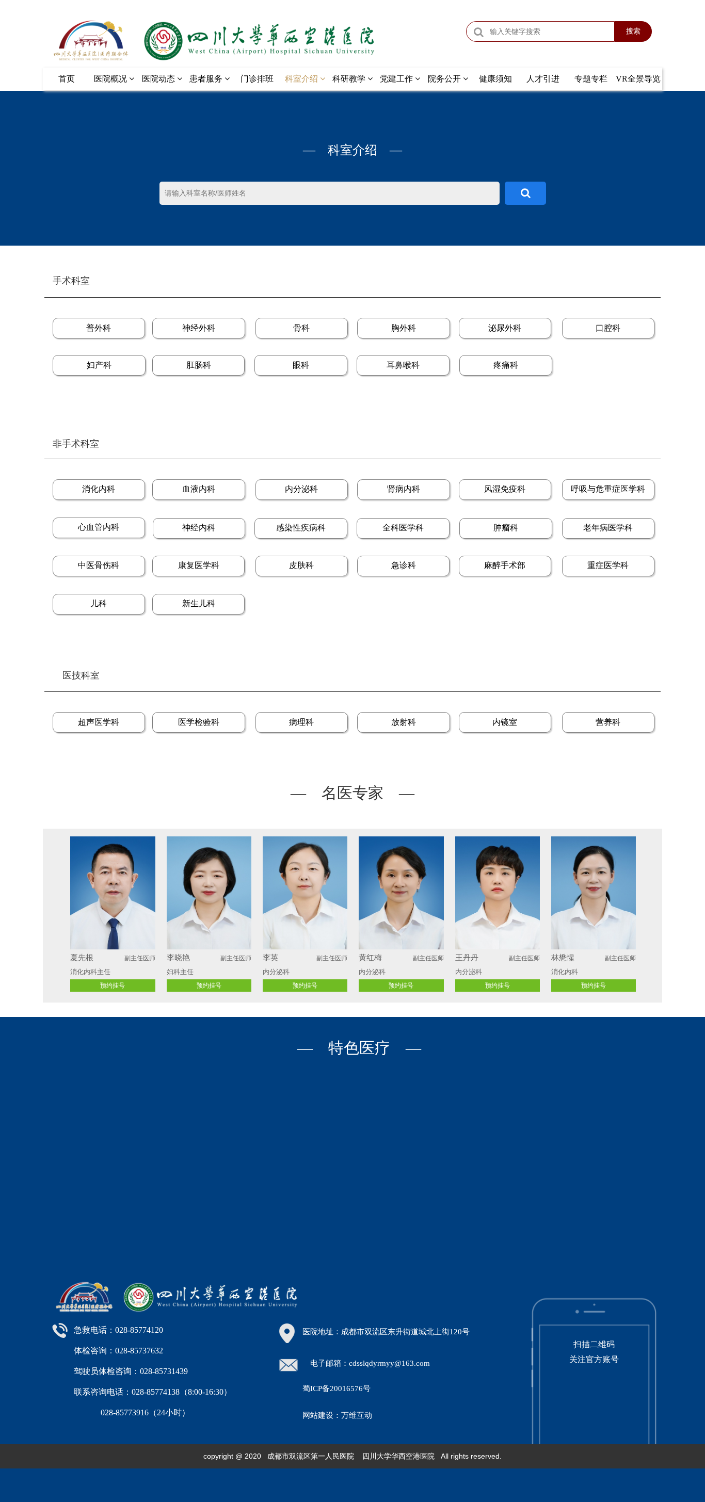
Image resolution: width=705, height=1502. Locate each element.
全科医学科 (403, 527)
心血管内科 (98, 527)
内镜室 (504, 722)
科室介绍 (302, 78)
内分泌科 (301, 488)
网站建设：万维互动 (337, 1415)
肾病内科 (403, 488)
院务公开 (445, 78)
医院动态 (159, 78)
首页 (66, 78)
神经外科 (198, 328)
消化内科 (98, 488)
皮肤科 (301, 565)
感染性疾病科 (301, 527)
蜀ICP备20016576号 (336, 1388)
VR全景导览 (638, 78)
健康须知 (495, 78)
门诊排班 (257, 78)
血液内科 (198, 488)
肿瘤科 (505, 527)
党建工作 (397, 78)
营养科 (608, 722)
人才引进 (542, 78)
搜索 (633, 31)
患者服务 (207, 78)
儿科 (98, 603)
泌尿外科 (504, 328)
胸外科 (403, 328)
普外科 (98, 328)
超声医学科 (98, 722)
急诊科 (403, 565)
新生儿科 (198, 603)
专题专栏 (590, 78)
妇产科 (99, 365)
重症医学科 (608, 565)
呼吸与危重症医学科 (608, 488)
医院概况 (111, 78)
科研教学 (349, 78)
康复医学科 (198, 565)
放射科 (403, 722)
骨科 (301, 328)
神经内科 (198, 527)
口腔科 (608, 328)
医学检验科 (198, 722)
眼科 (301, 365)
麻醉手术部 (504, 565)
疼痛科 (505, 365)
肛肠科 (198, 365)
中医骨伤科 (98, 565)
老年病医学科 (608, 527)
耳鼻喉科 (403, 365)
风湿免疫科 (504, 488)
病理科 (301, 722)
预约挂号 (305, 985)
